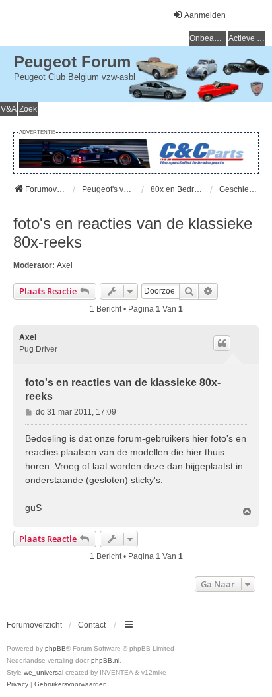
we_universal (43, 672)
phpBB (55, 648)
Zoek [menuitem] (28, 109)
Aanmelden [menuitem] (205, 15)
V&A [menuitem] (9, 109)
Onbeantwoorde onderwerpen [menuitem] (207, 38)
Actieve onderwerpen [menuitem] (246, 38)
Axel (65, 265)
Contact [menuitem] (92, 625)
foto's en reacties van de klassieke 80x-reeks (132, 233)
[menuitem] (17, 684)
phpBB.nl (105, 660)
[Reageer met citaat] (221, 343)
